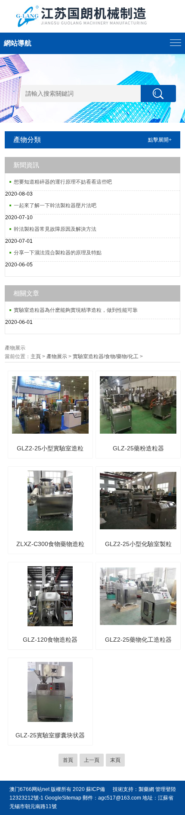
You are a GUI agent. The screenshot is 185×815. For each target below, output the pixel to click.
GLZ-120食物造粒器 (50, 639)
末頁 (115, 760)
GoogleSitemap (63, 798)
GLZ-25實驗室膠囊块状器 (50, 735)
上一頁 (91, 760)
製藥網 (146, 789)
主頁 (36, 356)
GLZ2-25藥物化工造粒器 (138, 639)
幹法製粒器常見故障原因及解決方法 (55, 229)
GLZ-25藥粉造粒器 (138, 448)
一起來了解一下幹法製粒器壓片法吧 (55, 205)
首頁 (68, 760)
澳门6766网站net (29, 789)
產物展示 (56, 356)
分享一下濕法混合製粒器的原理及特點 (58, 253)
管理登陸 (165, 789)
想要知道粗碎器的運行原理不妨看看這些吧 (63, 182)
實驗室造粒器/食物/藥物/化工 (106, 356)
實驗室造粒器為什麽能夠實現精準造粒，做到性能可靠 (76, 310)
